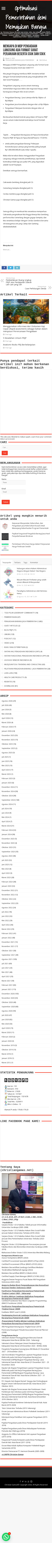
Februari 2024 (7, 830)
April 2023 (6, 873)
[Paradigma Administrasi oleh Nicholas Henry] (9, 594)
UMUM (7, 634)
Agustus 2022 (7, 908)
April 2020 (6, 1028)
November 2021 (8, 946)
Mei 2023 (5, 869)
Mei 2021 (5, 972)
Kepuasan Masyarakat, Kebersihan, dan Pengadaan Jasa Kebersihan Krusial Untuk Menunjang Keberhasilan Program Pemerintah (30, 525)
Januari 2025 (7, 783)
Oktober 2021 (7, 951)
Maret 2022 (6, 929)
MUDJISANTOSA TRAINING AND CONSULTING (23, 664)
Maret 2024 (6, 826)
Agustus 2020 (7, 1011)
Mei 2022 (5, 920)
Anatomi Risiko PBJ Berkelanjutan (19, 344)
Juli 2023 (5, 860)
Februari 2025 (7, 778)
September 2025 (8, 748)
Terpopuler (6, 562)
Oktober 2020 (7, 1002)
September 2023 (8, 852)
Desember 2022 (8, 890)
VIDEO (6, 643)
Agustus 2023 (7, 856)
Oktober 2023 (7, 847)
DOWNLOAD (9, 686)
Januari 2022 (7, 938)
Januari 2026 (7, 731)
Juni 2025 (5, 761)
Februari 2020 (7, 1037)
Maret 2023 (6, 877)
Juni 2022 (5, 916)
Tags (25, 562)
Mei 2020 (5, 1024)
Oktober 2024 (7, 796)
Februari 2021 (7, 985)
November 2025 (8, 740)
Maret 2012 (6, 1063)
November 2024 (8, 791)
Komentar (34, 562)
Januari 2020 (7, 1041)
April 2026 (6, 718)
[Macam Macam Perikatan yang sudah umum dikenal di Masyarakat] (9, 583)
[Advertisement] (26, 1515)
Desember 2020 (8, 994)
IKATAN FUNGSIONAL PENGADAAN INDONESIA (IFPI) (25, 656)
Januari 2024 (7, 834)
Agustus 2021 (7, 959)
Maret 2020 (6, 1032)
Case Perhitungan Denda (35, 288)
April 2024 (6, 821)
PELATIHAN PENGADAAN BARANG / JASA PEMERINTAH (25, 669)
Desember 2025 (8, 735)
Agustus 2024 (7, 804)
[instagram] (31, 1481)
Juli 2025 (5, 757)
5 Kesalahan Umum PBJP (14, 338)
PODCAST (8, 639)
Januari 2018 (7, 1058)
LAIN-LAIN (8, 673)
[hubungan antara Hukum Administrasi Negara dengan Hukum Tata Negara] (9, 572)
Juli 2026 (5, 705)
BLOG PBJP (8, 630)
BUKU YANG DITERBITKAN (14, 647)
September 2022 (8, 903)
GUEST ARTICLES (11, 626)
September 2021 (8, 955)
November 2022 (8, 895)
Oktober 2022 (7, 899)
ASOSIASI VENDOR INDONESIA (16, 660)
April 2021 (6, 976)
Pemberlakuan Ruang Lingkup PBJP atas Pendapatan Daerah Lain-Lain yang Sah (19, 281)
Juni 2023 (5, 865)
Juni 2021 (5, 968)
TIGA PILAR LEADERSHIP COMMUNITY (19, 613)
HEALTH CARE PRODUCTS (14, 677)
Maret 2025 (6, 774)
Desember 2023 (8, 839)
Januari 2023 (7, 886)
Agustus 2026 (7, 701)
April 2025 (6, 770)
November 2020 (8, 998)
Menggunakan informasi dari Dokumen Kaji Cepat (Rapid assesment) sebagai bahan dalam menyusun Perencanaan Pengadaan (25, 329)
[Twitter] (23, 1481)
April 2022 (6, 925)
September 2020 (8, 1007)
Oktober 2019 (7, 1050)
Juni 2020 (5, 1019)
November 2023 (8, 843)
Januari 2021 (7, 989)
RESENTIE (8, 682)
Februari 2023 (7, 882)
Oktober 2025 (7, 744)
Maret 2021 (6, 981)
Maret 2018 (6, 1054)
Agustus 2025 (7, 753)
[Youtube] (28, 1481)
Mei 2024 (5, 817)
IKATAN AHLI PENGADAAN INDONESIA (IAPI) (22, 651)
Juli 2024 (5, 809)
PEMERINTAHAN (10, 617)
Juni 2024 (5, 813)
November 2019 (8, 1045)
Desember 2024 (8, 787)
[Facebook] (20, 1481)
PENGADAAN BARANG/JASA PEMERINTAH (20, 60)
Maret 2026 (6, 722)
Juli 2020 (5, 1015)
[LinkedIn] (26, 1481)
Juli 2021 (5, 964)
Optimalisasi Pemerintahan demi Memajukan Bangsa (26, 17)
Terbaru (17, 562)
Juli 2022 (5, 912)
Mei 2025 (5, 765)
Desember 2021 (8, 942)
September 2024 (8, 800)
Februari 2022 (7, 933)
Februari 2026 (7, 727)
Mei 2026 (5, 714)
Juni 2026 (5, 710)
